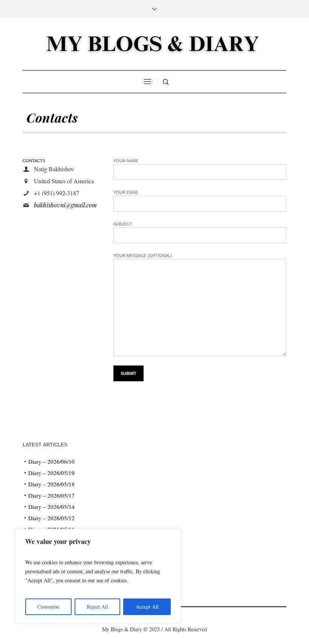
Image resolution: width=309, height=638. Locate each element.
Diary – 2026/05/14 (51, 506)
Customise (48, 606)
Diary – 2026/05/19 (51, 473)
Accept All (147, 606)
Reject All (97, 606)
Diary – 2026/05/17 (51, 495)
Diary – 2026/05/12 (51, 518)
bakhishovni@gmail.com (65, 205)
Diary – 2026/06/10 (51, 461)
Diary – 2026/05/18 (51, 484)
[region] (98, 576)
